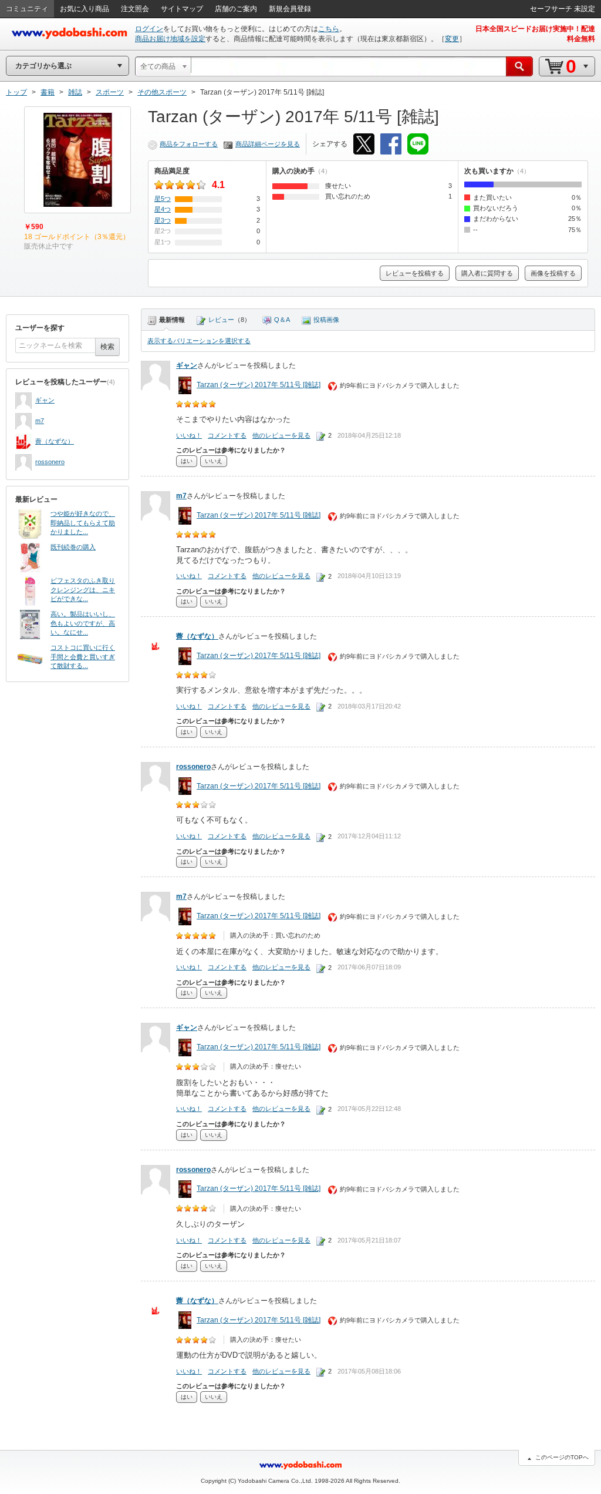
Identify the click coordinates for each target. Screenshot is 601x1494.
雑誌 (75, 92)
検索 (107, 347)
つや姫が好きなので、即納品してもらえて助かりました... (82, 522)
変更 (452, 39)
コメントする (227, 435)
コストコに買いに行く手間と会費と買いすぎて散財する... (82, 656)
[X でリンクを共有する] (363, 144)
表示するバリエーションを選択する (199, 340)
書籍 (47, 92)
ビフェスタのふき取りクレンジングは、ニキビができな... (82, 589)
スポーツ (110, 92)
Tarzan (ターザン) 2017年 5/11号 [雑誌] (258, 385)
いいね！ (189, 435)
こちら (328, 29)
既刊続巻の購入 (73, 546)
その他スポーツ (162, 92)
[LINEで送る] (417, 144)
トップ (16, 92)
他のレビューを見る (281, 435)
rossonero (50, 461)
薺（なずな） (54, 441)
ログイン (149, 29)
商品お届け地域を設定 (170, 39)
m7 (39, 420)
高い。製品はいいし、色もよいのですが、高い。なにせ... (82, 623)
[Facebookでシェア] (390, 144)
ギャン (45, 400)
